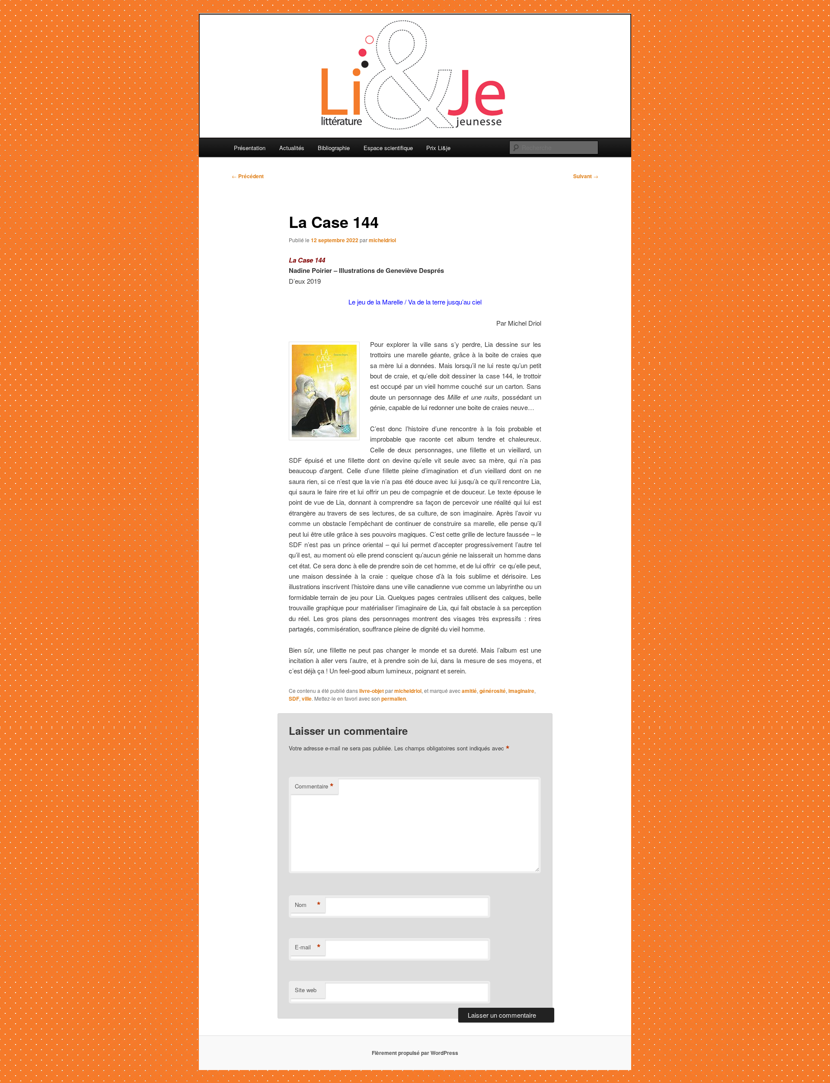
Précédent (248, 176)
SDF (294, 698)
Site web (305, 990)
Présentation (249, 148)
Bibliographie (334, 148)
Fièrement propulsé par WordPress (415, 1053)
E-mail (308, 947)
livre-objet (371, 691)
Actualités (291, 148)
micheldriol (382, 240)
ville (307, 698)
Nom (308, 905)
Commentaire (314, 786)
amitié (469, 691)
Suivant (585, 176)
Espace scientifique (388, 148)
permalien (393, 698)
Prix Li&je (438, 148)
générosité (492, 691)
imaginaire (521, 691)
